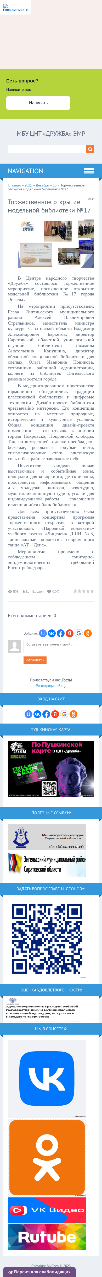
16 (54, 185)
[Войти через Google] (79, 633)
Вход (62, 686)
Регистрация (45, 686)
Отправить (35, 660)
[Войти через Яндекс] (69, 633)
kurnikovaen (35, 592)
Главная (14, 185)
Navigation (25, 171)
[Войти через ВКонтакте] (52, 633)
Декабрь (42, 185)
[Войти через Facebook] (61, 633)
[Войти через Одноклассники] (88, 633)
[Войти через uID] (43, 633)
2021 (28, 185)
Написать (38, 103)
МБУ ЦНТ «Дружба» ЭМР (51, 134)
